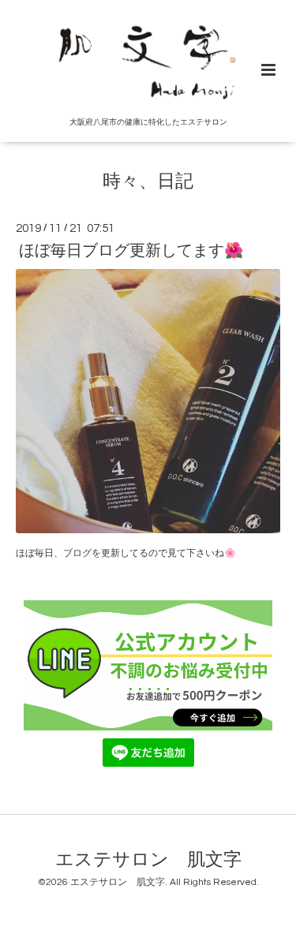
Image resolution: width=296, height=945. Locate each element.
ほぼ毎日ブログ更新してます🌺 (131, 251)
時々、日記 (148, 182)
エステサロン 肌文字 (148, 860)
